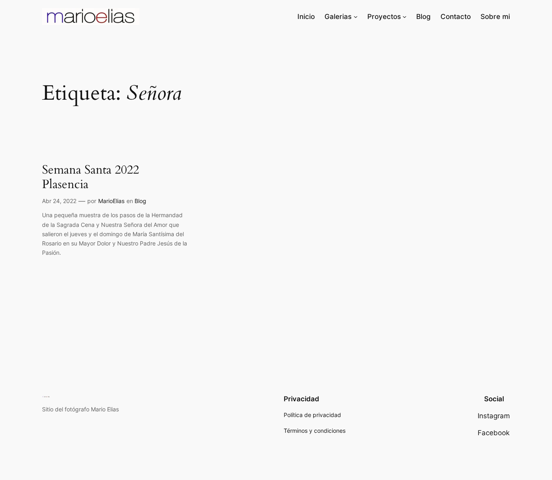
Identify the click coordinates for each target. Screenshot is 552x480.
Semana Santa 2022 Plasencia (90, 177)
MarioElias (111, 200)
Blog (140, 200)
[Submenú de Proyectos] (404, 17)
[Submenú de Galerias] (356, 17)
